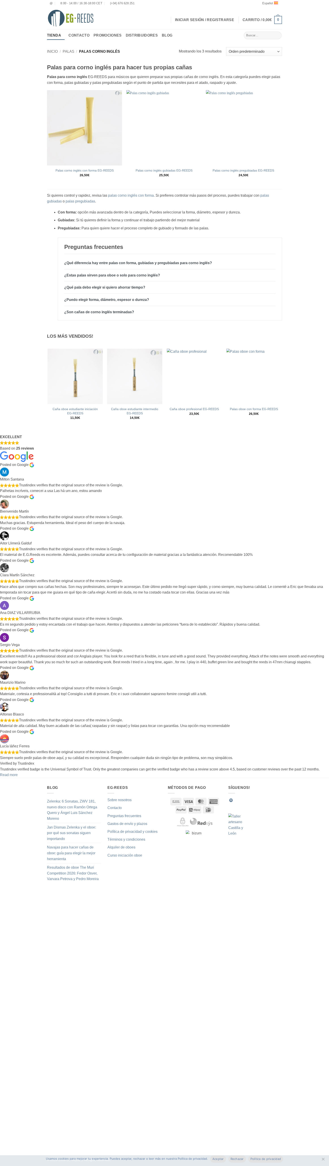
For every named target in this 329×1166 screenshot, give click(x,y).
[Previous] (48, 388)
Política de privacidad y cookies (132, 831)
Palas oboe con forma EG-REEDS (254, 409)
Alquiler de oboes (121, 847)
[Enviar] (277, 35)
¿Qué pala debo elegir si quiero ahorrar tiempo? (104, 287)
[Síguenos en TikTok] (247, 800)
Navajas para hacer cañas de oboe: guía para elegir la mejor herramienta (71, 853)
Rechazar (237, 1159)
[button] (262, 20)
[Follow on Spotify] (231, 800)
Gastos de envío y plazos (127, 824)
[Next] (281, 388)
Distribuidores (142, 35)
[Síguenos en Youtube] (269, 800)
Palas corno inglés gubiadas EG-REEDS (164, 170)
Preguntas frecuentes (124, 816)
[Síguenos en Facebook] (236, 800)
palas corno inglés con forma (131, 195)
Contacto (79, 35)
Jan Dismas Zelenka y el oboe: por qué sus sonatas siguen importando (71, 833)
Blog (167, 35)
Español (267, 3)
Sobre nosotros (119, 800)
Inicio (52, 51)
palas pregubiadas (80, 201)
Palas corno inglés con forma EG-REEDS (85, 170)
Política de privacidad (265, 1159)
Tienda (54, 35)
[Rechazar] (323, 1160)
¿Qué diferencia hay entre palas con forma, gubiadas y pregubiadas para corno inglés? (138, 263)
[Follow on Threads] (258, 800)
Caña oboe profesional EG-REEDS (194, 409)
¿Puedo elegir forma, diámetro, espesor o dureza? (106, 300)
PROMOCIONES (108, 35)
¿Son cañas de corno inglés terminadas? (99, 312)
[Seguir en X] (253, 800)
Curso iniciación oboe (124, 855)
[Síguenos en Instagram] (242, 800)
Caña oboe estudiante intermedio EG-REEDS (134, 411)
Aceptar (218, 1159)
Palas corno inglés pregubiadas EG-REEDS (243, 170)
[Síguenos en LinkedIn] (264, 800)
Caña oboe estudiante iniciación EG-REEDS (75, 411)
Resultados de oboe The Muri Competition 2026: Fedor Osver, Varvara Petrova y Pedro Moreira (73, 873)
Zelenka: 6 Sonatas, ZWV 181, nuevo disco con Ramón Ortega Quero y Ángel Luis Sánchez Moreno (72, 809)
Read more (9, 775)
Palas (68, 51)
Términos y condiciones (126, 839)
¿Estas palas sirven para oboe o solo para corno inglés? (112, 275)
